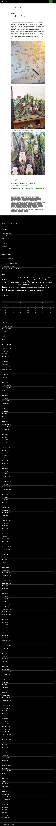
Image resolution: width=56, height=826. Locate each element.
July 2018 (4, 494)
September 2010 (6, 739)
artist (29, 202)
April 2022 (4, 398)
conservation (15, 204)
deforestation (32, 204)
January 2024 (5, 366)
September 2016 (6, 551)
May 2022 (4, 395)
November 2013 (6, 640)
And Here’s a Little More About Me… (10, 223)
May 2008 (4, 812)
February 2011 (5, 726)
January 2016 (5, 572)
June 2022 (4, 393)
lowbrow (24, 287)
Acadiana (33, 200)
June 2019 (4, 465)
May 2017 (4, 531)
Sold (3, 246)
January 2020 (5, 450)
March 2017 (5, 536)
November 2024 (6, 359)
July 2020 (4, 434)
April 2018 (4, 502)
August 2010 (5, 742)
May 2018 (4, 499)
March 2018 (5, 505)
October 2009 (5, 768)
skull (11, 290)
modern (13, 207)
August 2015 (5, 585)
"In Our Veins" (36, 197)
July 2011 (4, 713)
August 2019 (5, 460)
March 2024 (5, 364)
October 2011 (5, 705)
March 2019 (5, 473)
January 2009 (5, 791)
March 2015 (5, 598)
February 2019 (5, 476)
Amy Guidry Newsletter (7, 326)
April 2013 (4, 658)
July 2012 (4, 682)
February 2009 (5, 789)
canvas (8, 285)
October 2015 (5, 580)
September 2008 (6, 802)
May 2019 (4, 468)
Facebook (4, 331)
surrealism (39, 209)
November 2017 (6, 515)
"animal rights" (17, 278)
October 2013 (5, 643)
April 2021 (4, 416)
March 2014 (5, 630)
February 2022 (5, 400)
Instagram (4, 334)
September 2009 (6, 770)
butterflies (35, 202)
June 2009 (4, 778)
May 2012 (4, 687)
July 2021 (4, 411)
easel (13, 205)
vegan (26, 211)
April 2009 (4, 783)
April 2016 (4, 565)
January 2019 (5, 479)
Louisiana (41, 205)
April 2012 (4, 690)
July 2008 (4, 807)
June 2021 (4, 413)
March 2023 (5, 377)
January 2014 (5, 635)
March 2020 (5, 445)
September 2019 (6, 458)
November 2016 (6, 546)
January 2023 (5, 382)
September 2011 (6, 708)
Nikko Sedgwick (5, 266)
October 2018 (5, 486)
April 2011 (4, 721)
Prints (3, 243)
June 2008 (4, 809)
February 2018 (5, 507)
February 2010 (5, 757)
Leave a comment (24, 18)
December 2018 (5, 481)
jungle (28, 205)
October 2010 (5, 736)
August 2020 (5, 432)
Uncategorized (5, 248)
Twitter (3, 339)
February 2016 (5, 570)
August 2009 (5, 773)
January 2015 (5, 604)
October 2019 (5, 455)
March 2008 (5, 817)
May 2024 (4, 361)
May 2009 (4, 781)
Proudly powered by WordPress (8, 824)
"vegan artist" (15, 200)
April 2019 (4, 471)
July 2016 (4, 557)
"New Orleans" (31, 280)
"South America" (26, 198)
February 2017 (5, 538)
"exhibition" (49, 278)
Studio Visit (11, 258)
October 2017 (5, 518)
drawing (39, 204)
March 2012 (5, 692)
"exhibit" (44, 278)
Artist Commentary (7, 2)
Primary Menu (54, 1)
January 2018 (5, 510)
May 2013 (4, 656)
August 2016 (5, 554)
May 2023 (4, 374)
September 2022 (6, 387)
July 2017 (4, 525)
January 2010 (5, 760)
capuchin (42, 202)
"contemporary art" (26, 197)
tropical (21, 211)
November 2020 (6, 426)
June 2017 (4, 528)
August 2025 (5, 351)
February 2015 (5, 601)
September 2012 (6, 677)
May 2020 (4, 439)
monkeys (19, 207)
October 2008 (5, 799)
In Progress (18, 16)
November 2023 (6, 369)
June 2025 (4, 353)
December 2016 (5, 544)
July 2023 (4, 372)
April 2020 (4, 442)
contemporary (23, 204)
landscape (12, 287)
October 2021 (5, 406)
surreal (33, 209)
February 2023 (5, 380)
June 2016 (4, 559)
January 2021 (5, 421)
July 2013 (4, 650)
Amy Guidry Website (7, 328)
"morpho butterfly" (16, 198)
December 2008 (5, 794)
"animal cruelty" (10, 278)
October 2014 (5, 611)
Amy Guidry (20, 202)
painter (30, 207)
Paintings (13, 13)
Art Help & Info (5, 233)
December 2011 (5, 700)
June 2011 (4, 716)
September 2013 (6, 645)
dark (31, 285)
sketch (28, 209)
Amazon (14, 202)
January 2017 (5, 541)
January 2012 (5, 697)
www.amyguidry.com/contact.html (19, 185)
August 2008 (5, 804)
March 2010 (5, 755)
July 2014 (4, 619)
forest (23, 205)
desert (35, 285)
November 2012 (6, 671)
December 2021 (5, 403)
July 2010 (4, 744)
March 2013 (5, 661)
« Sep (4, 317)
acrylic (39, 200)
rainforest (22, 209)
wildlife (42, 290)
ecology (18, 205)
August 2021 (5, 408)
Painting (36, 207)
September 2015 (6, 583)
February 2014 (5, 632)
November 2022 (6, 385)
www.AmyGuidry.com (16, 180)
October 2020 (5, 429)
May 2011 (4, 718)
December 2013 (5, 637)
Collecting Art (12, 261)
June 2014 (4, 622)
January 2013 (5, 666)
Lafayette (34, 205)
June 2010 (4, 747)
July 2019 (4, 463)
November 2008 (6, 796)
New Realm (41, 287)
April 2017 (4, 533)
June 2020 (4, 437)
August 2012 (5, 679)
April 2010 (4, 752)
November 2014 (6, 609)
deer (33, 285)
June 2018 (4, 497)
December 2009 (5, 763)
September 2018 (6, 489)
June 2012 (4, 684)
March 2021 (5, 419)
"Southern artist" (36, 198)
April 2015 (4, 596)
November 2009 (6, 765)
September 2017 (6, 520)
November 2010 (6, 734)
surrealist (14, 211)
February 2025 (5, 356)
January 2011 (5, 729)
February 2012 (5, 695)
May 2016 (4, 562)
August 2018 (5, 492)
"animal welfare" (16, 197)
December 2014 (5, 606)
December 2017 (5, 512)
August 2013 (5, 648)
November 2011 (6, 703)
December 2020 (5, 424)
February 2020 (5, 447)
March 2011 (5, 723)
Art (25, 202)
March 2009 (5, 786)
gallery (45, 285)
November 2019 (6, 452)
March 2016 (5, 567)
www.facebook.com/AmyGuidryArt (32, 192)
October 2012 (5, 674)
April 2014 (4, 627)
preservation (15, 209)
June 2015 (4, 591)
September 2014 (6, 614)
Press (3, 241)
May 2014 (4, 624)
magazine (28, 287)
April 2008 (4, 815)
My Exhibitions (5, 235)
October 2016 (5, 549)
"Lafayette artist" (14, 280)
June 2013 (4, 653)
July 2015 (4, 588)
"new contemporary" (23, 280)
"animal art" (5, 278)
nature (25, 207)
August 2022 (5, 390)
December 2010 (5, 731)
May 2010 (4, 750)
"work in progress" (24, 200)
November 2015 (6, 578)
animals (36, 282)
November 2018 (6, 484)
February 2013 (5, 664)
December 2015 (5, 575)
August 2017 (5, 523)
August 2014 (5, 617)
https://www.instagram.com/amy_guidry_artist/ (32, 188)
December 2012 (5, 669)
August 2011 (5, 710)
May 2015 (4, 593)
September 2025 (6, 348)
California (4, 285)
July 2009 (4, 776)
